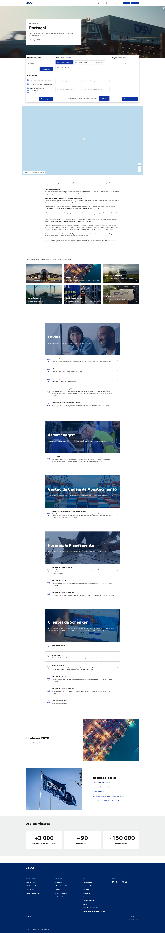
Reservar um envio (31, 882)
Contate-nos (87, 882)
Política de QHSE (98, 792)
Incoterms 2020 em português (34, 743)
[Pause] (164, 8)
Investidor (86, 893)
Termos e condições (61, 893)
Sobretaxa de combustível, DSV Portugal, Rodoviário (108, 796)
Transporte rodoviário (113, 275)
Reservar (127, 3)
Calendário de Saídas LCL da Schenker (63, 593)
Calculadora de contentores (101, 782)
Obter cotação (56, 379)
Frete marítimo (72, 277)
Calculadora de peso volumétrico (102, 787)
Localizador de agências (59, 700)
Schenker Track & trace (59, 369)
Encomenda (109, 296)
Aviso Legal (58, 882)
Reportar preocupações (90, 908)
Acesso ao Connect (58, 665)
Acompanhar (135, 3)
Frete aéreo (32, 277)
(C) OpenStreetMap (134, 173)
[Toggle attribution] (141, 173)
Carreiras (86, 889)
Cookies (57, 889)
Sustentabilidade (88, 900)
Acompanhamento (129, 99)
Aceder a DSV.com (60, 897)
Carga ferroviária (35, 298)
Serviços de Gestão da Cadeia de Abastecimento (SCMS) (69, 511)
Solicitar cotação (31, 886)
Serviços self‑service (32, 893)
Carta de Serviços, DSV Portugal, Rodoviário (105, 801)
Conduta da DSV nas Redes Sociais (94, 911)
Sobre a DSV (87, 886)
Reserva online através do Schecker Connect (66, 402)
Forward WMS (56, 457)
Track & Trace (30, 889)
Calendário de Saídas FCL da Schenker (63, 581)
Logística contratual (74, 298)
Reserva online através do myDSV (62, 389)
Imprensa (86, 897)
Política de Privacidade (62, 886)
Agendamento (56, 655)
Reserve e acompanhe (58, 645)
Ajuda (85, 904)
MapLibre (127, 173)
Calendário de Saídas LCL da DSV (62, 567)
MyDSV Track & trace (58, 359)
